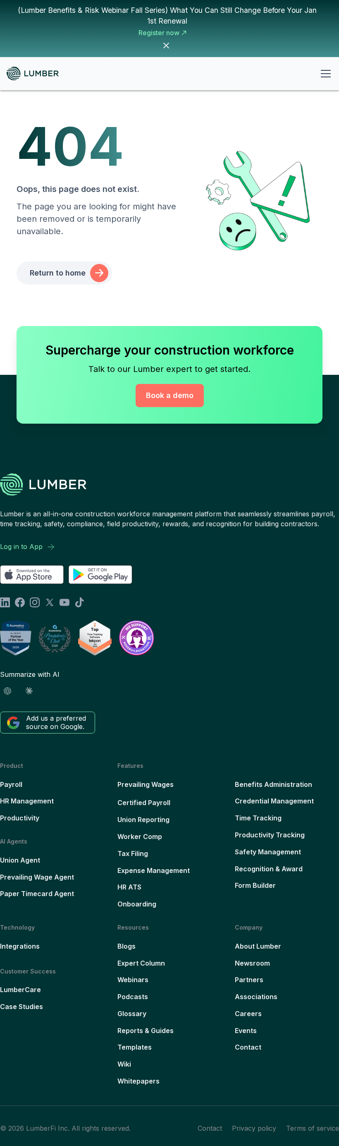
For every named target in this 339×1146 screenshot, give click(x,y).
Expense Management (153, 870)
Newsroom (252, 963)
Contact (248, 1047)
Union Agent (20, 860)
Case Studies (21, 1006)
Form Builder (255, 885)
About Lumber (258, 946)
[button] (324, 74)
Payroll (11, 784)
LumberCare (20, 989)
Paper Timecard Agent (37, 893)
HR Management (27, 801)
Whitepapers (138, 1081)
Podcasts (132, 997)
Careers (248, 1013)
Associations (256, 997)
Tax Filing (132, 853)
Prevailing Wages (145, 784)
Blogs (126, 946)
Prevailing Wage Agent (37, 877)
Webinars (132, 980)
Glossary (131, 1013)
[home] (36, 73)
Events (246, 1030)
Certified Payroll (143, 802)
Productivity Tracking (270, 835)
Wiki (124, 1064)
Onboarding (136, 904)
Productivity (19, 818)
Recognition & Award (269, 869)
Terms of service (312, 1128)
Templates (134, 1047)
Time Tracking (258, 818)
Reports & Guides (145, 1030)
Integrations (20, 946)
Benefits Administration (273, 784)
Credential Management (274, 801)
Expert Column (141, 963)
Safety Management (268, 852)
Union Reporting (143, 819)
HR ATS (129, 887)
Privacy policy (254, 1128)
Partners (249, 980)
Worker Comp (139, 836)
